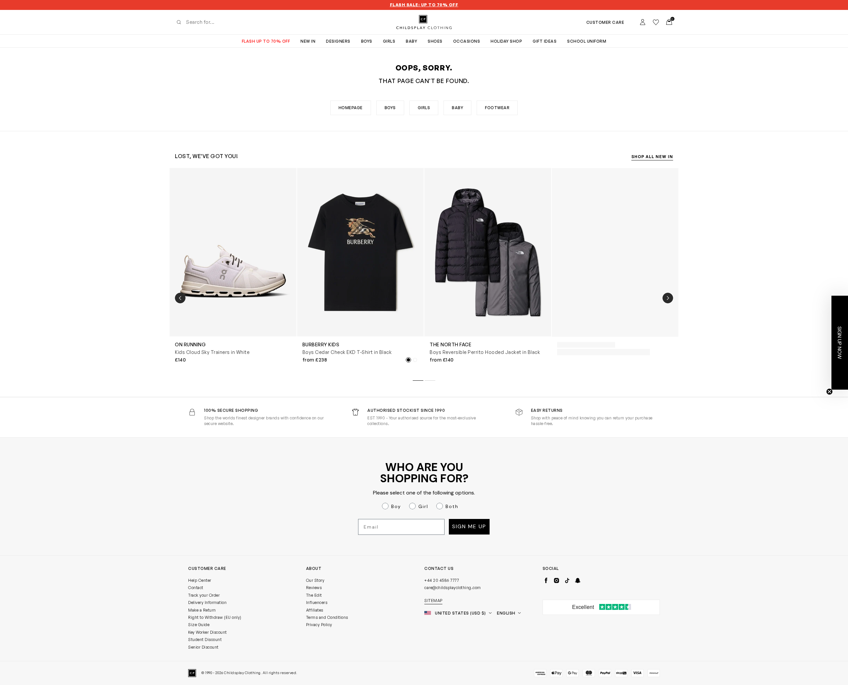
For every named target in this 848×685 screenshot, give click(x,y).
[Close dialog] (545, 282)
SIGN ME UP (360, 421)
